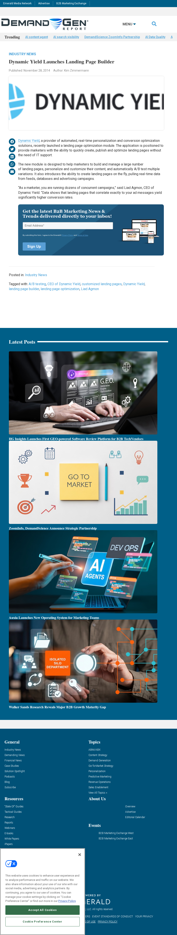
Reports (9, 822)
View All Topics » (97, 792)
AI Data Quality (155, 37)
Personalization (97, 771)
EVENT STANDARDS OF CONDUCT (112, 916)
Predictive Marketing (99, 776)
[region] (42, 891)
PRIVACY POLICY (107, 921)
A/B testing (37, 284)
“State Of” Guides (14, 806)
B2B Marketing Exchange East (116, 838)
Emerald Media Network (17, 3)
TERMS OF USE (86, 921)
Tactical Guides (13, 812)
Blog (7, 782)
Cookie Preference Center (42, 921)
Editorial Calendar (135, 817)
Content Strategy (97, 755)
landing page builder (24, 289)
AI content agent (36, 37)
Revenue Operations (99, 782)
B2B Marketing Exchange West (116, 833)
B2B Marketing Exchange (71, 3)
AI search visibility (66, 37)
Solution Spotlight (15, 771)
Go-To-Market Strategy (100, 766)
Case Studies (12, 766)
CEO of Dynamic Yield (63, 284)
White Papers (12, 838)
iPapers (9, 844)
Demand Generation (99, 760)
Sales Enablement (98, 787)
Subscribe (10, 787)
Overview (130, 806)
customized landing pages (102, 284)
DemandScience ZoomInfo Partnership (112, 37)
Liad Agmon (90, 289)
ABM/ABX (94, 749)
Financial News (13, 760)
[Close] (79, 854)
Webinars (10, 828)
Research (10, 817)
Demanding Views (15, 755)
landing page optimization (60, 289)
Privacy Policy (67, 901)
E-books (9, 833)
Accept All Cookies (42, 910)
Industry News (22, 54)
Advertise (44, 3)
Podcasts (10, 776)
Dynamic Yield (29, 141)
